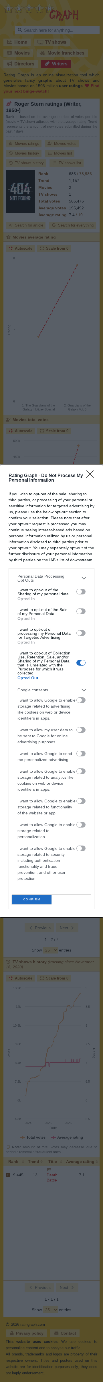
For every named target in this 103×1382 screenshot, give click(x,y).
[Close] (91, 475)
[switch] (81, 591)
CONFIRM (31, 899)
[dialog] (51, 691)
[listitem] (51, 578)
